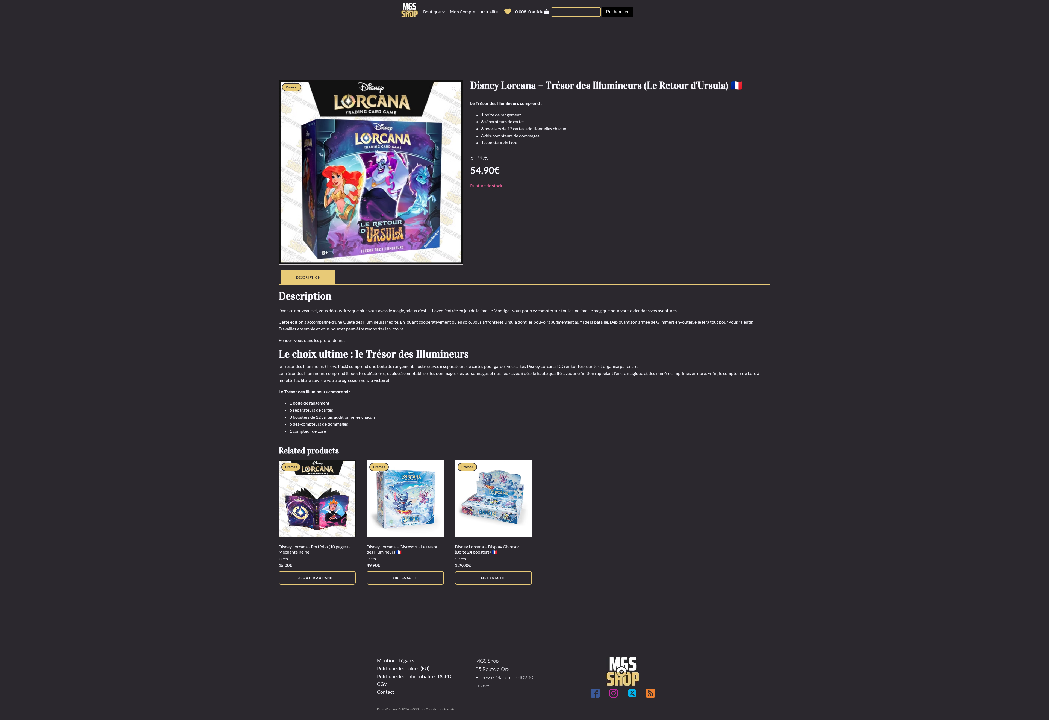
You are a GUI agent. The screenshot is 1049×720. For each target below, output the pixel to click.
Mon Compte (462, 11)
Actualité (489, 11)
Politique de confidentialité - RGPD (414, 676)
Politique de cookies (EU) (403, 668)
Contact (385, 692)
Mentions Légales (395, 660)
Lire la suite (405, 578)
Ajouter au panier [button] (317, 578)
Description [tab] (308, 277)
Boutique (432, 11)
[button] (507, 11)
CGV (382, 684)
